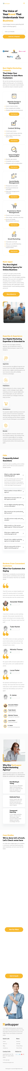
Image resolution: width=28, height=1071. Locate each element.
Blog (4, 1045)
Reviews (18, 1041)
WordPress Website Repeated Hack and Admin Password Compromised (13, 897)
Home (4, 1041)
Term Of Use (19, 1048)
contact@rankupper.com (8, 1062)
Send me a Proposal (14, 36)
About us (5, 1043)
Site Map (18, 1043)
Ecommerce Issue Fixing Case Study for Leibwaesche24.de (12, 872)
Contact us (5, 1048)
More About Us (11, 294)
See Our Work (14, 929)
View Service (14, 114)
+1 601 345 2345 (6, 1059)
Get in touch (14, 976)
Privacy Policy (19, 1045)
